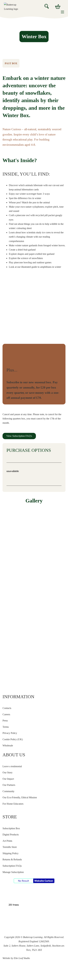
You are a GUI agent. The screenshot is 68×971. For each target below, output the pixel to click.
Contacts (7, 708)
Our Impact (8, 778)
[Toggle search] (46, 6)
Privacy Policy (10, 733)
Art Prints (7, 841)
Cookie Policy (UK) (13, 739)
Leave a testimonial (12, 766)
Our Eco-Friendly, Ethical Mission (20, 797)
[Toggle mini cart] (57, 6)
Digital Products (11, 834)
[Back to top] (2, 969)
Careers (6, 714)
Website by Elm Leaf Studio (16, 958)
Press (5, 720)
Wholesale (8, 745)
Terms (6, 727)
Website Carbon (43, 880)
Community (8, 791)
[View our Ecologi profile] (13, 898)
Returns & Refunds (12, 859)
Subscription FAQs (12, 865)
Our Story (7, 772)
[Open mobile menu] (62, 12)
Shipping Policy (11, 853)
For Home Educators (13, 803)
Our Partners (9, 785)
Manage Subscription (13, 872)
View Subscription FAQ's (19, 436)
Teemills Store (10, 847)
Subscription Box (11, 828)
